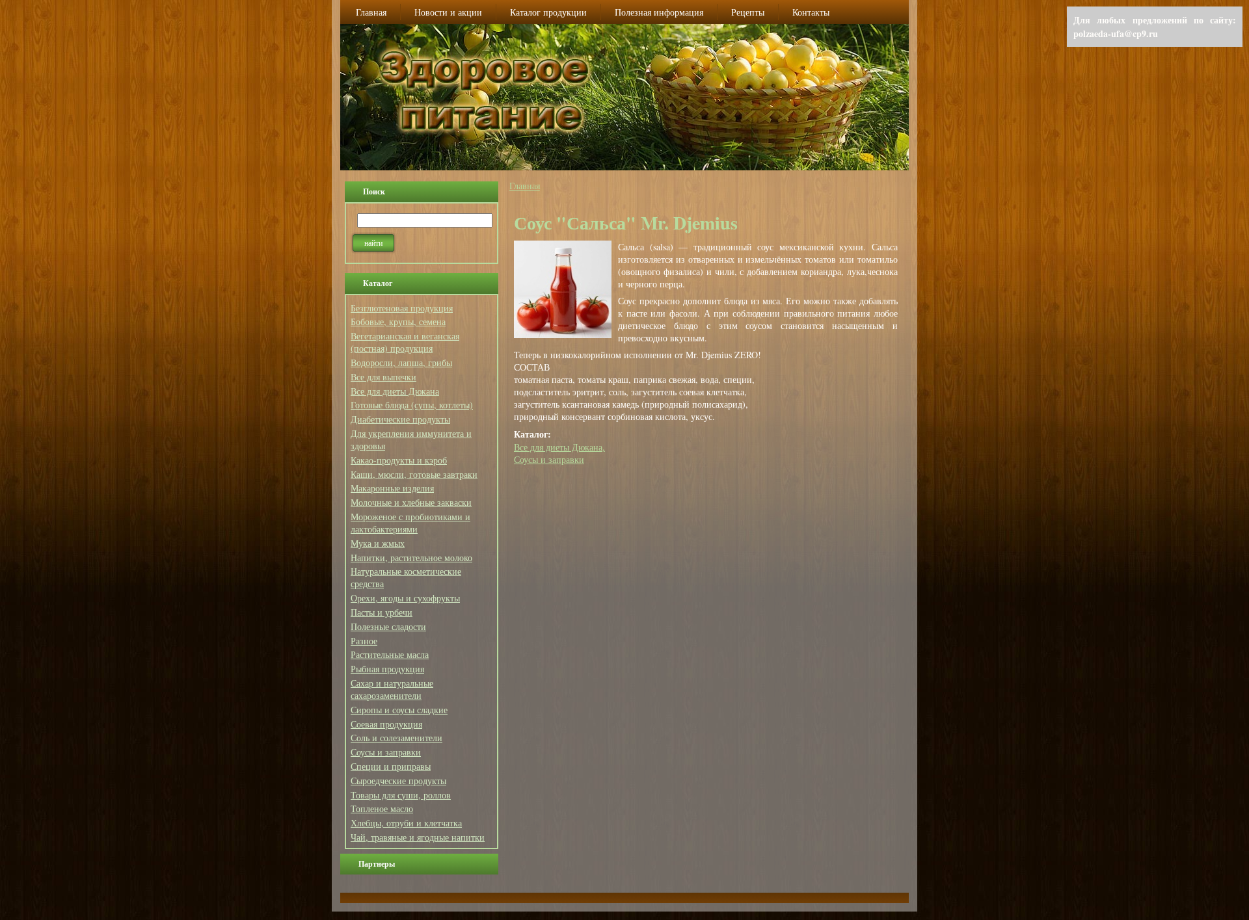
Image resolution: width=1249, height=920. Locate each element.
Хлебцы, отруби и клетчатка (406, 823)
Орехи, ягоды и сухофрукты (405, 598)
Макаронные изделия (392, 488)
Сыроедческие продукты (398, 780)
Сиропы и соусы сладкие (399, 709)
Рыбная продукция (387, 669)
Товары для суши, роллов (401, 795)
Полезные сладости (388, 626)
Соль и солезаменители (396, 737)
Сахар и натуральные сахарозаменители (392, 689)
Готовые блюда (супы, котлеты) (412, 405)
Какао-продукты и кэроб (399, 460)
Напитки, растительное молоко (411, 557)
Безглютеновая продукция (402, 308)
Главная (524, 185)
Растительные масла (390, 654)
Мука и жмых (378, 543)
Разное (364, 641)
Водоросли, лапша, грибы (401, 362)
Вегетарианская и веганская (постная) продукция (405, 342)
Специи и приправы (391, 766)
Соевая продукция (386, 724)
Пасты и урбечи (381, 612)
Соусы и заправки (386, 752)
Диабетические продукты (400, 419)
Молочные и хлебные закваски (411, 502)
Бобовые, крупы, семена (398, 321)
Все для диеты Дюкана (395, 391)
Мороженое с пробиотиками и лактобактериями (410, 522)
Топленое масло (382, 808)
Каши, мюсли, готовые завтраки (414, 474)
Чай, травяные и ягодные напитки (418, 837)
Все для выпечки (383, 377)
